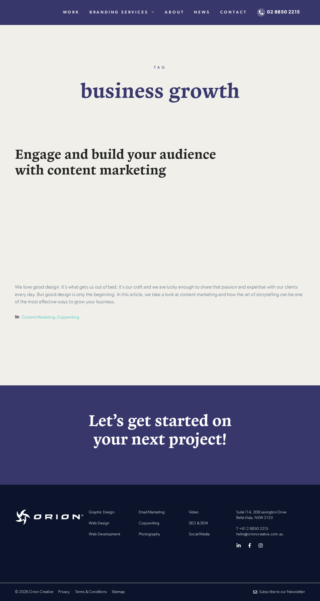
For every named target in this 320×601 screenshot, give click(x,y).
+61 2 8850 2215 (253, 529)
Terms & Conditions (91, 592)
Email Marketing (151, 512)
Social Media (199, 534)
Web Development (104, 534)
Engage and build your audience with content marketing (115, 161)
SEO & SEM (198, 523)
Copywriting (68, 317)
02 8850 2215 (283, 12)
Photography (149, 534)
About (174, 12)
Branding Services (119, 12)
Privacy (64, 592)
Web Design (99, 523)
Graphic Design (101, 512)
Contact (233, 12)
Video (193, 512)
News (202, 12)
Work (71, 12)
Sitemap (118, 592)
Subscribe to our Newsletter (282, 592)
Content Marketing (38, 317)
